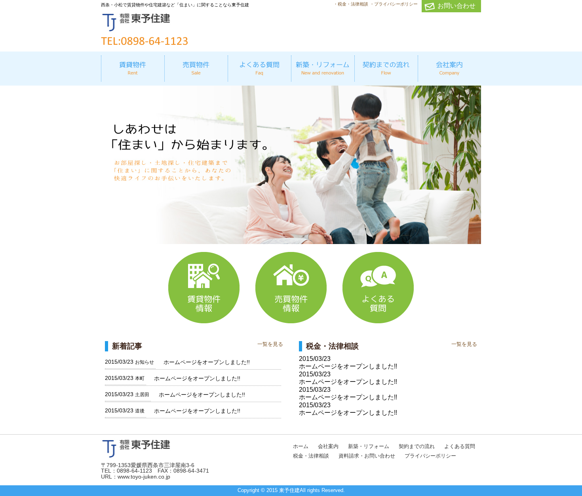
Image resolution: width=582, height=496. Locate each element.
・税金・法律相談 (350, 4)
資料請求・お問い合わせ (367, 456)
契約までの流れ (417, 446)
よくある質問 (459, 446)
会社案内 (328, 446)
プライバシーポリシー (430, 456)
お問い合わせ (456, 5)
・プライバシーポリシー (394, 4)
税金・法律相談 (311, 456)
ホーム (300, 446)
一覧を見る (270, 344)
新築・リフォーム (368, 446)
